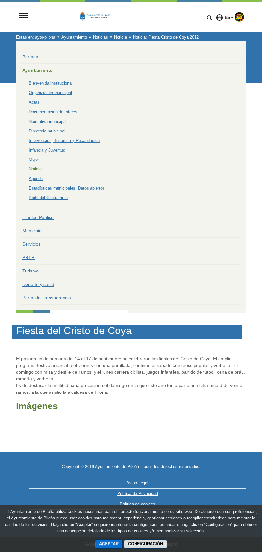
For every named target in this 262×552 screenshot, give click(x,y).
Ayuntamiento (37, 70)
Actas (34, 102)
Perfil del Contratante (48, 197)
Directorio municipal (47, 131)
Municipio (32, 230)
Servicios (31, 244)
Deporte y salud (38, 284)
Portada (30, 56)
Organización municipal (50, 92)
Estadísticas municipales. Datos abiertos (67, 188)
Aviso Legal (137, 483)
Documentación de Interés (53, 111)
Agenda (36, 178)
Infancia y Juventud (47, 150)
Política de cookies (137, 504)
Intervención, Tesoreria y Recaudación (64, 140)
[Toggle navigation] (23, 16)
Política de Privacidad (137, 493)
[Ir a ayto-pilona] (116, 16)
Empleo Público (38, 217)
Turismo (30, 270)
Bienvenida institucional (51, 83)
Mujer (34, 159)
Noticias (36, 169)
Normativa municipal (47, 121)
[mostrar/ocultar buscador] (209, 18)
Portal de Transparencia (46, 297)
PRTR (28, 257)
